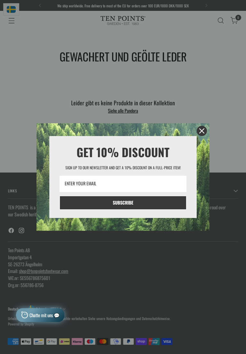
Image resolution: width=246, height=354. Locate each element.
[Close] (201, 131)
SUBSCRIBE (123, 202)
